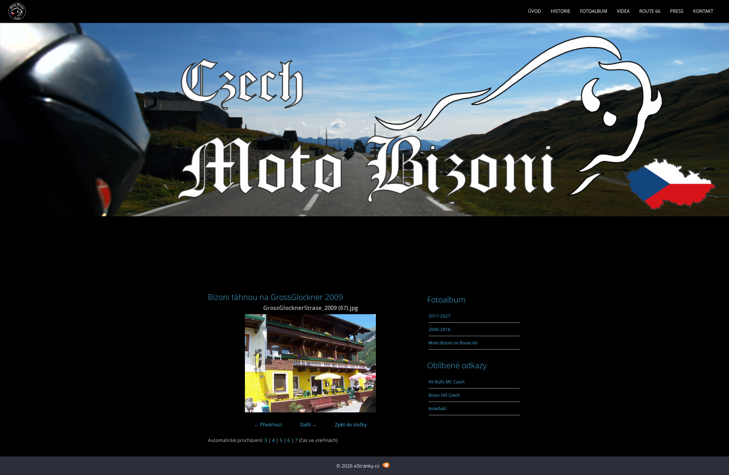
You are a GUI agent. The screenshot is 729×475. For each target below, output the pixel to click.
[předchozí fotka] (217, 363)
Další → (308, 424)
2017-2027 (439, 316)
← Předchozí (268, 424)
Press (676, 11)
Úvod (534, 11)
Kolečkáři (438, 408)
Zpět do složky (351, 424)
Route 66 (649, 11)
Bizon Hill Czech (444, 395)
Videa (623, 11)
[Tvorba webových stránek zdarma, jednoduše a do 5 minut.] (386, 465)
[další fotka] (403, 363)
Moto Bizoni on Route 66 (453, 343)
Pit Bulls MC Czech (447, 381)
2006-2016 (439, 329)
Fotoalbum (593, 11)
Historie (560, 11)
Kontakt (703, 11)
